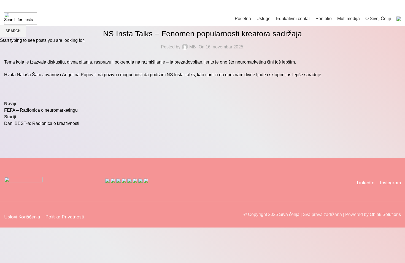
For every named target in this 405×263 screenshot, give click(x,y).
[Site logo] (20, 18)
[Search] (376, 5)
